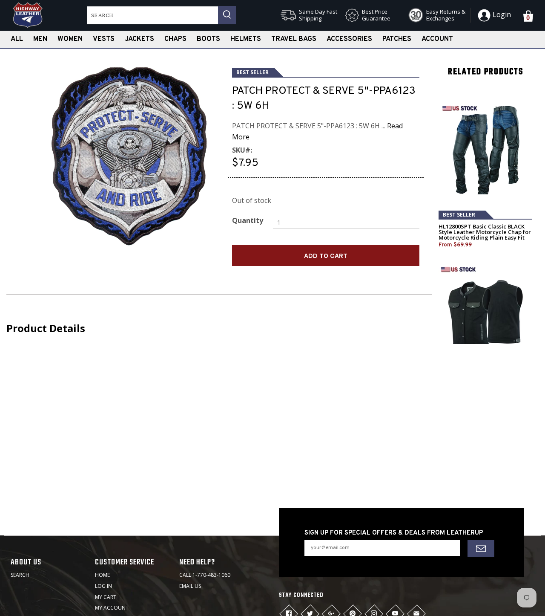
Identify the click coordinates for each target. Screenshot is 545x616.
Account (437, 39)
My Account (112, 607)
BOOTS (208, 39)
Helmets (245, 39)
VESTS (104, 39)
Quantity (247, 220)
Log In (103, 586)
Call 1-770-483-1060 (204, 574)
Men (40, 39)
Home (102, 574)
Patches (396, 39)
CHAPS (175, 39)
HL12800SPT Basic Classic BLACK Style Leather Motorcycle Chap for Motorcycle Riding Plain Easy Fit (485, 232)
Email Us (190, 586)
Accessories (349, 39)
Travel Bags (293, 39)
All (17, 39)
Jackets (139, 39)
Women (70, 39)
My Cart (105, 597)
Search (20, 574)
